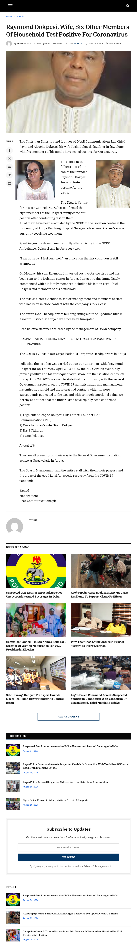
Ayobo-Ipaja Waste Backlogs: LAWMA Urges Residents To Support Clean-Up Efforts (99, 594)
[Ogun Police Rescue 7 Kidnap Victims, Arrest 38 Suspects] (13, 804)
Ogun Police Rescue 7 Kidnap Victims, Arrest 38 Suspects (55, 800)
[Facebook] (9, 150)
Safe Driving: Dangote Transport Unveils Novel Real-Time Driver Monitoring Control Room (35, 699)
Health (78, 43)
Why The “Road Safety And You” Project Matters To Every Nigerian (97, 643)
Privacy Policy (91, 866)
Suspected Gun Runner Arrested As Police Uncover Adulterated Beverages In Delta (34, 594)
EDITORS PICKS (18, 736)
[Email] (9, 183)
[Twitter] (9, 158)
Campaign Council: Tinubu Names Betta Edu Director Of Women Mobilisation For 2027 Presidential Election (35, 645)
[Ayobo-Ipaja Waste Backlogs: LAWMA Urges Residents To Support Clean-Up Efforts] (101, 571)
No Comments (96, 43)
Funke (20, 43)
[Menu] (10, 6)
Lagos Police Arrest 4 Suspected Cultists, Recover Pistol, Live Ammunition (65, 782)
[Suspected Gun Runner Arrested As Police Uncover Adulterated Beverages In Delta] (36, 571)
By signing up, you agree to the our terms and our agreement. (70, 866)
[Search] (127, 6)
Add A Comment (68, 716)
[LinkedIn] (9, 166)
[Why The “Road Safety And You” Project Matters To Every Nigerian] (101, 620)
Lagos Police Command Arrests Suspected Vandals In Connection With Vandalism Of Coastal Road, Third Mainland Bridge (99, 699)
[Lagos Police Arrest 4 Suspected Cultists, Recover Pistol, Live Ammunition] (13, 786)
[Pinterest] (9, 175)
